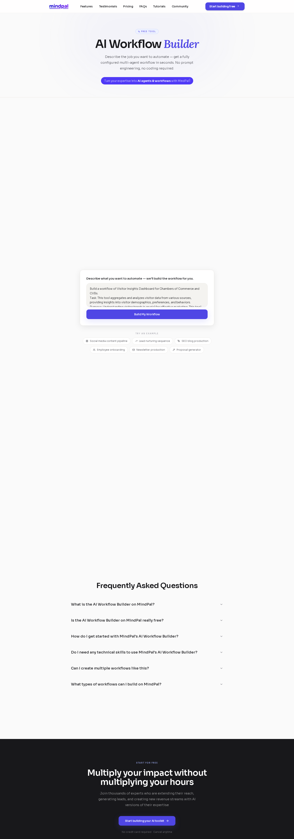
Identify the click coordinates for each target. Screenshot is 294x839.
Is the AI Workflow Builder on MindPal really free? (117, 620)
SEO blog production (195, 340)
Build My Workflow (147, 314)
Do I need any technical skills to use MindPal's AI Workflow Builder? (134, 652)
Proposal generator (189, 349)
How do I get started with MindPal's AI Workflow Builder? (124, 636)
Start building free (222, 6)
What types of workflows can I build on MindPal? (116, 684)
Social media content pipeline (108, 340)
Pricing (128, 6)
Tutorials (159, 6)
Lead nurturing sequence (154, 340)
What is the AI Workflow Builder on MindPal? (113, 604)
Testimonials (108, 6)
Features (86, 6)
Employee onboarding (111, 349)
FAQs (143, 6)
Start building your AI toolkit (144, 821)
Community (180, 6)
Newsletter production (150, 349)
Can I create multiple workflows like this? (110, 668)
